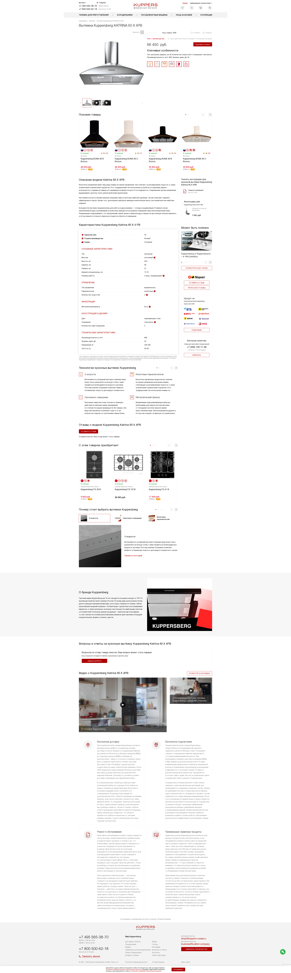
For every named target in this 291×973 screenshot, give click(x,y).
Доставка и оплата (132, 942)
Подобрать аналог (202, 44)
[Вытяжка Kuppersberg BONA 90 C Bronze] (196, 134)
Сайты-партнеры (159, 955)
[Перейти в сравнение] (191, 7)
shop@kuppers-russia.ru (193, 938)
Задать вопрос (95, 661)
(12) (174, 153)
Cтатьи (155, 944)
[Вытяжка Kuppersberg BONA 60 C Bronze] (128, 134)
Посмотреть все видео (199, 673)
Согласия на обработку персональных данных (146, 971)
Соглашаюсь (178, 969)
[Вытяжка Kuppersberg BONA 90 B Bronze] (162, 134)
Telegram (102, 3)
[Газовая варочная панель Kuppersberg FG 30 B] (94, 464)
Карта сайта (185, 962)
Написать (196, 355)
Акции (185, 3)
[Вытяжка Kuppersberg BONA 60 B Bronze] (94, 134)
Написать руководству (196, 949)
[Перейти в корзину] (200, 7)
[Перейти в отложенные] (182, 7)
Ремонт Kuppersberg (133, 952)
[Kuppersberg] (145, 6)
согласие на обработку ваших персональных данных (123, 969)
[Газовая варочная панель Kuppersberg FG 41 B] (162, 464)
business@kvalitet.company (195, 944)
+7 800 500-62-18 (88, 9)
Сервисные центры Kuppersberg (138, 950)
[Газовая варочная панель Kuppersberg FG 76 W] (128, 464)
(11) (140, 153)
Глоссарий (156, 947)
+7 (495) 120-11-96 (196, 347)
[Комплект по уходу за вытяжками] (187, 211)
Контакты (156, 952)
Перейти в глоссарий (133, 556)
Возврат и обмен (132, 955)
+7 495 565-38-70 (88, 6)
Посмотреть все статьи (197, 268)
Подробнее (197, 330)
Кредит (128, 947)
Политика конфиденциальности (136, 962)
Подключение (130, 944)
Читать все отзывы (197, 288)
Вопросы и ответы (159, 950)
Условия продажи (158, 962)
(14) (106, 153)
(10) (209, 153)
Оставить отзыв (196, 283)
